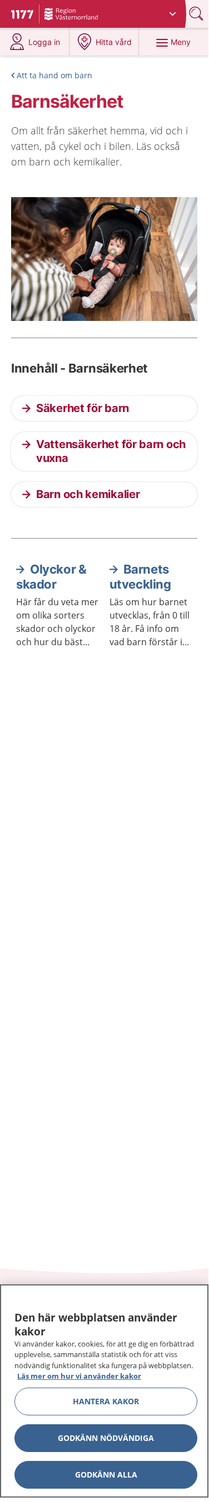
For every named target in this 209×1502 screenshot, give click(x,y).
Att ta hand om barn (54, 75)
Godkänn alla (106, 1474)
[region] (104, 1391)
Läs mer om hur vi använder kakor (79, 1376)
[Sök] (197, 13)
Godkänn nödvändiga (106, 1438)
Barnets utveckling (140, 577)
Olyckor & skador (51, 577)
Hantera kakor (106, 1401)
